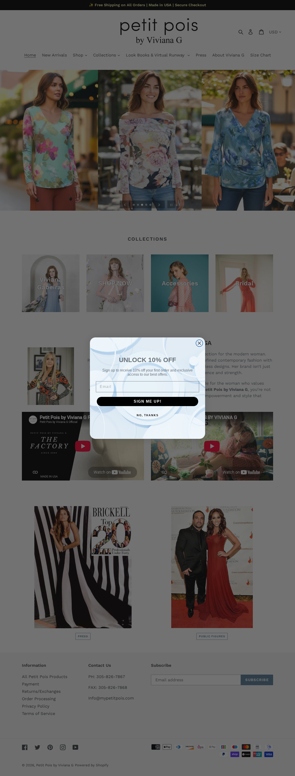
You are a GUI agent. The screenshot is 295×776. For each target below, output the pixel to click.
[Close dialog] (199, 343)
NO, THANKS (148, 415)
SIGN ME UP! (148, 401)
